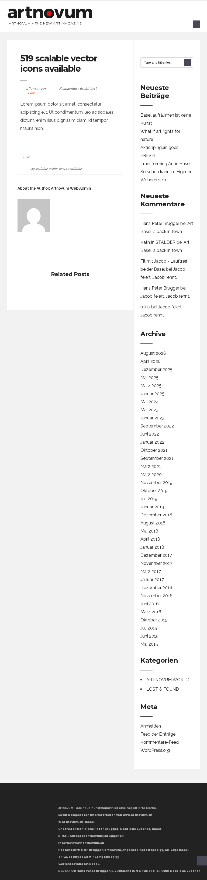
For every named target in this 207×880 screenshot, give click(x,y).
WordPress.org (155, 750)
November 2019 (156, 482)
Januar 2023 (152, 417)
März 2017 (150, 571)
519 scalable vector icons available (58, 63)
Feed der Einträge (157, 734)
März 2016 (150, 611)
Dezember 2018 (156, 514)
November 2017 (156, 563)
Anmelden (150, 726)
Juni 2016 (149, 603)
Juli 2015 (148, 628)
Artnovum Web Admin (71, 188)
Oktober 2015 (153, 619)
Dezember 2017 (156, 555)
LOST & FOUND (162, 689)
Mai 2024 (149, 401)
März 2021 (150, 466)
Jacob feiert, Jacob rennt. (165, 296)
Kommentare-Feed (159, 742)
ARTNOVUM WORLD (167, 679)
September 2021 (156, 458)
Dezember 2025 (156, 369)
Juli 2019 (148, 498)
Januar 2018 (152, 547)
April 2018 (150, 539)
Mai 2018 (149, 531)
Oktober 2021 (153, 450)
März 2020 (151, 474)
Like (31, 92)
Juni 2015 (149, 636)
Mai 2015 (149, 644)
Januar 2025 (152, 393)
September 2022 (157, 426)
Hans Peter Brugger (159, 223)
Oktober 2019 (154, 490)
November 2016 (156, 595)
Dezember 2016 (156, 587)
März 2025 (150, 385)
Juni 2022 (149, 434)
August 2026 (153, 353)
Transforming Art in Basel (165, 163)
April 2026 (150, 361)
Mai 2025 (149, 377)
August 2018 (152, 523)
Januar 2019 (152, 506)
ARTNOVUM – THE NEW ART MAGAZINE (45, 23)
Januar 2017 (152, 579)
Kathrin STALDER (157, 242)
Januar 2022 (152, 442)
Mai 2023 (149, 409)
